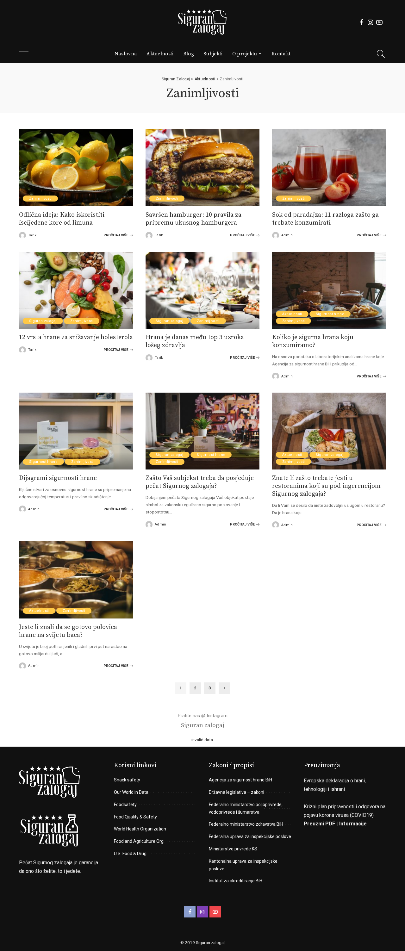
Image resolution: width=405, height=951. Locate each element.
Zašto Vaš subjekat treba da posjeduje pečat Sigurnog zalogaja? (200, 482)
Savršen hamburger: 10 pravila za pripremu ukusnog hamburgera (193, 219)
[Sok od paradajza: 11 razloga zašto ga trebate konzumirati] (329, 167)
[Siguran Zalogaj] (202, 22)
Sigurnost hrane (330, 314)
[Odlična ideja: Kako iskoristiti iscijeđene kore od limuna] (76, 167)
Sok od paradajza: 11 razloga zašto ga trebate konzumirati (325, 219)
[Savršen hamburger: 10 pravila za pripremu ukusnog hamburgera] (202, 167)
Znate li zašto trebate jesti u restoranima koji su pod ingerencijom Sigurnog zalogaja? (326, 486)
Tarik (32, 235)
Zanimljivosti (40, 198)
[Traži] (381, 53)
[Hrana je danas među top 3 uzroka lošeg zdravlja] (202, 290)
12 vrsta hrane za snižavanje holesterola (76, 337)
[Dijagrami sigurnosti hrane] (76, 431)
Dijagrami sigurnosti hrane (58, 478)
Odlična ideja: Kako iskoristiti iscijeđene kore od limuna (61, 219)
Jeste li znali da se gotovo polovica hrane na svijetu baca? (68, 631)
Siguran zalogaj (43, 321)
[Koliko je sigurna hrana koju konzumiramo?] (329, 290)
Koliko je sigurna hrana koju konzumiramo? (312, 341)
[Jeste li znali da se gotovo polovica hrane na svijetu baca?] (76, 579)
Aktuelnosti (292, 314)
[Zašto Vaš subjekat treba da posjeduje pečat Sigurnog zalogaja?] (202, 431)
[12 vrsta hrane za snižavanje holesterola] (76, 290)
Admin (287, 235)
